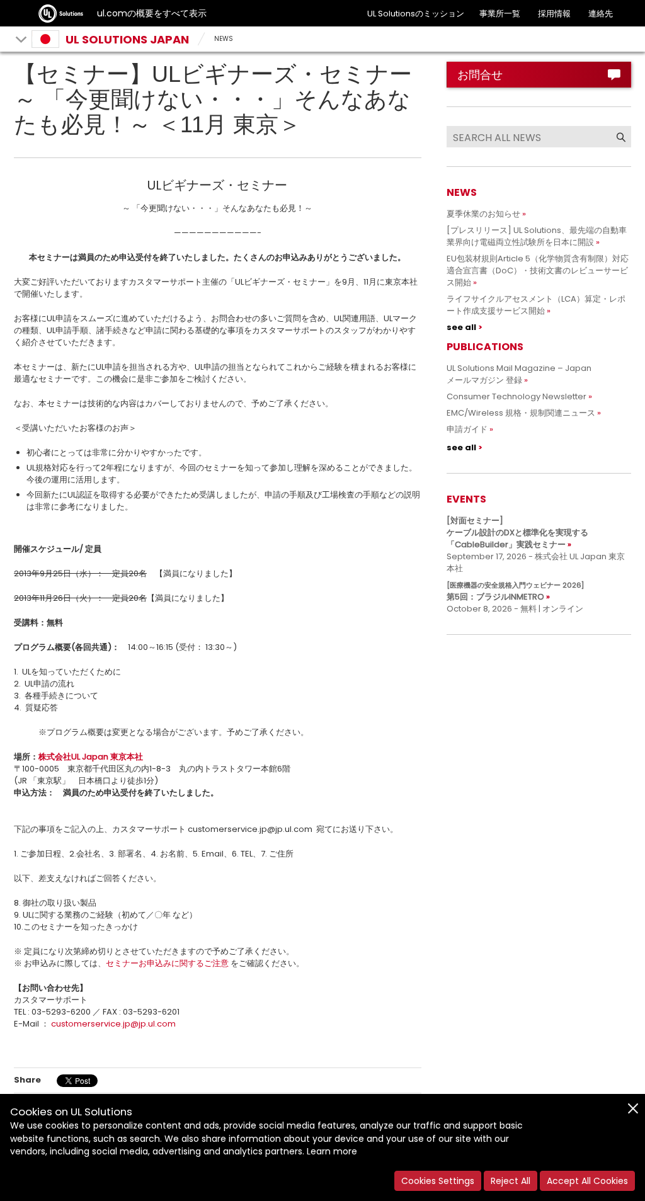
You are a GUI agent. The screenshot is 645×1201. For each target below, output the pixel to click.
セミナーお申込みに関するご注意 (167, 963)
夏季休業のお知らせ (483, 214)
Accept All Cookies (587, 1181)
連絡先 (600, 14)
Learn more (332, 1151)
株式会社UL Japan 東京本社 (90, 757)
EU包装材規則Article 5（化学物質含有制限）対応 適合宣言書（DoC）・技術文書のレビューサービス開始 (542, 270)
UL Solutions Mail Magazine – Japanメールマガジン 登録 (519, 374)
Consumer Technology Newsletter (516, 396)
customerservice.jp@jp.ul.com (113, 1024)
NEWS (223, 38)
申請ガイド (467, 429)
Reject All (510, 1181)
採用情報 (554, 14)
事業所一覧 (499, 14)
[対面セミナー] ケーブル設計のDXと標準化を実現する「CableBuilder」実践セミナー (517, 532)
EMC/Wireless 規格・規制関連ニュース (521, 413)
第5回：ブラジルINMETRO (515, 591)
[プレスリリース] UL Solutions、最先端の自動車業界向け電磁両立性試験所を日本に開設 (537, 236)
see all (461, 327)
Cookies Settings (437, 1181)
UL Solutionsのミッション (415, 14)
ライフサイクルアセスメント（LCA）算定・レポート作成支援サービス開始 (536, 305)
